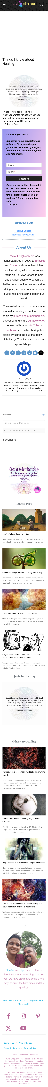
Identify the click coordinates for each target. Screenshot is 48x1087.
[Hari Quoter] (24, 368)
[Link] (28, 430)
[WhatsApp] (23, 352)
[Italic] (7, 430)
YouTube (34, 325)
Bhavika (40, 260)
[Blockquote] (22, 430)
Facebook (10, 330)
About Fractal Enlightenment (29, 1000)
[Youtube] (23, 1028)
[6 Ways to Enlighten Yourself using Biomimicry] (24, 558)
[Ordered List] (16, 430)
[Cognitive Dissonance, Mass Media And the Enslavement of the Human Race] (24, 640)
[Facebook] (6, 352)
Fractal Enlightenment (21, 256)
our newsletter (36, 320)
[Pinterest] (18, 352)
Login (43, 414)
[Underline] (10, 430)
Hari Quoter (24, 379)
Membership (24, 1004)
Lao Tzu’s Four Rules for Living (15, 534)
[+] (34, 430)
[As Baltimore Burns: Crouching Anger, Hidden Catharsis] (24, 804)
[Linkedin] (29, 352)
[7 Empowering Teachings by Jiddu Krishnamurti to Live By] (24, 758)
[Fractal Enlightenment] (24, 3)
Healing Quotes (23, 230)
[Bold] (4, 430)
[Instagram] (23, 1016)
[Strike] (13, 430)
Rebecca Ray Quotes (23, 234)
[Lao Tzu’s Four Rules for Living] (24, 520)
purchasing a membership (28, 316)
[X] (12, 352)
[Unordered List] (19, 430)
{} (31, 430)
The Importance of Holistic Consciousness (21, 613)
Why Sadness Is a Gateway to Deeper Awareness (23, 863)
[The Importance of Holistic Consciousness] (24, 599)
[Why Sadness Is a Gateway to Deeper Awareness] (24, 849)
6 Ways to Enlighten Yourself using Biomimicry (22, 572)
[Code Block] (25, 430)
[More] (41, 352)
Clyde (13, 265)
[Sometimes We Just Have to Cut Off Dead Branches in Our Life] (24, 703)
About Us (7, 1000)
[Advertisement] (24, 31)
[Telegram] (35, 352)
